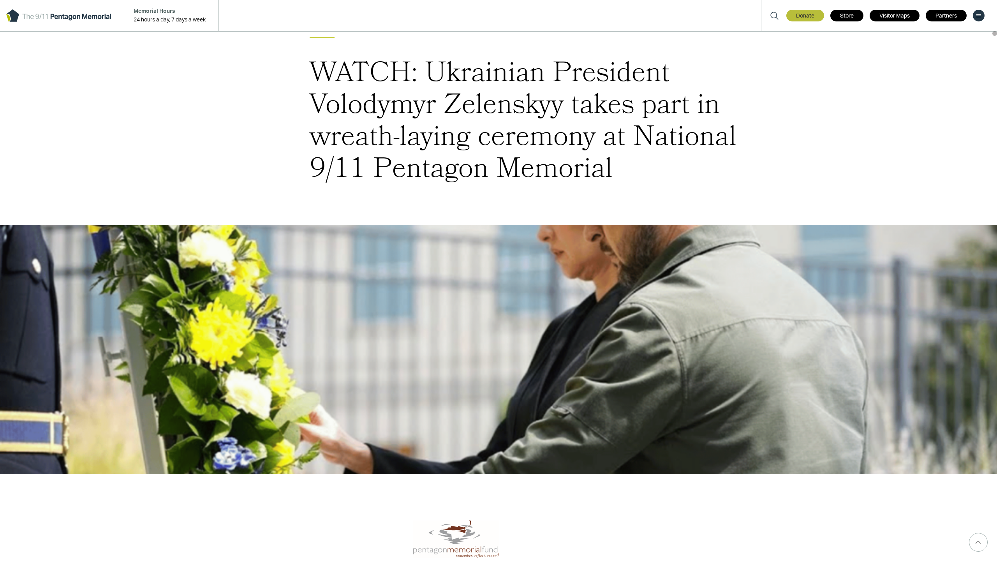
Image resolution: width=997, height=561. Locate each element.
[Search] (774, 15)
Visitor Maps (894, 16)
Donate (805, 16)
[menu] (979, 15)
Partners (946, 16)
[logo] (58, 15)
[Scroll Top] (978, 542)
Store (847, 16)
